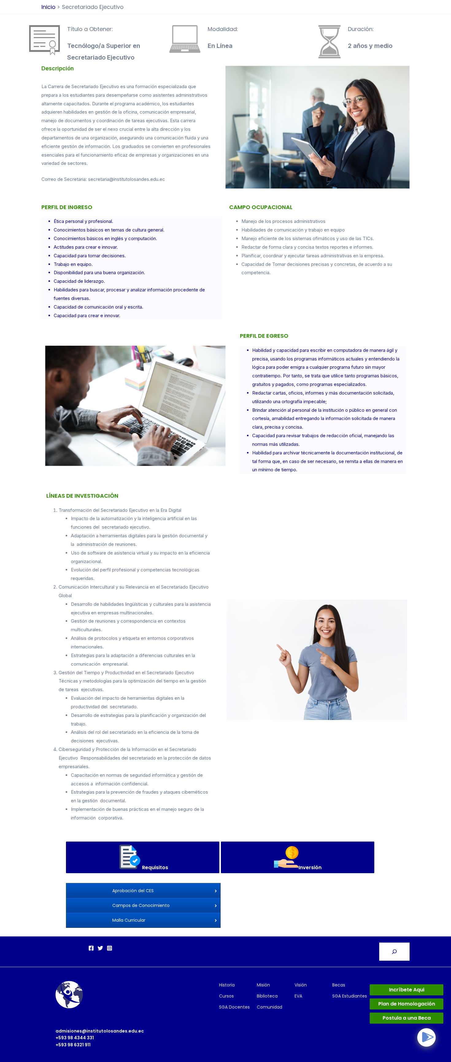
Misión (263, 985)
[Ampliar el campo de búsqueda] (394, 952)
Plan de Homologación (406, 1003)
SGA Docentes (234, 1007)
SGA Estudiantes (349, 996)
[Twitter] (100, 948)
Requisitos (155, 867)
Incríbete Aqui (406, 989)
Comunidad (269, 1007)
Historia (227, 985)
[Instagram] (109, 948)
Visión (301, 985)
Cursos (226, 996)
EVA (298, 996)
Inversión (310, 867)
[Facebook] (91, 948)
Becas (338, 985)
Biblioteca (267, 996)
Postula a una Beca (407, 1017)
